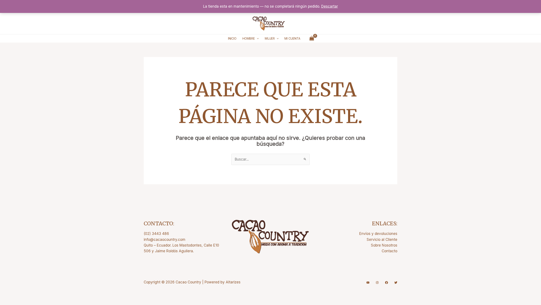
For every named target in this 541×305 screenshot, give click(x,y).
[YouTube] (367, 282)
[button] (257, 38)
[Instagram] (377, 282)
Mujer (270, 38)
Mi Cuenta (292, 38)
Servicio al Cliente (382, 239)
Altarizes (233, 282)
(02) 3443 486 (156, 234)
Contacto (389, 251)
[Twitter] (395, 282)
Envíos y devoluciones (378, 234)
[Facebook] (386, 282)
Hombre (248, 38)
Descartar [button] (329, 6)
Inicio (232, 38)
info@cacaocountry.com (164, 239)
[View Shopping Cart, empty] (311, 38)
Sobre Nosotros (384, 245)
